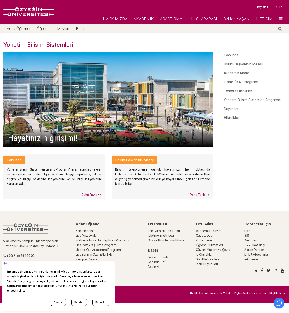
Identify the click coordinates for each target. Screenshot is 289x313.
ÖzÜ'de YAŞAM (236, 18)
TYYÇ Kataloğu (255, 245)
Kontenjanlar (85, 231)
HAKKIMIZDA (115, 18)
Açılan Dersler (254, 250)
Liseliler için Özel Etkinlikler (95, 254)
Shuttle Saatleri (207, 259)
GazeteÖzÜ (204, 235)
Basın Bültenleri (159, 257)
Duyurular (231, 109)
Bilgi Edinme (277, 293)
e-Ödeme (251, 259)
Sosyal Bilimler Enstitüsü (166, 240)
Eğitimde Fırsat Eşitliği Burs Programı (102, 240)
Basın (80, 28)
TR (275, 7)
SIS (246, 235)
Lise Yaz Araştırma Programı (96, 245)
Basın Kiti (154, 267)
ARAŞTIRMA (171, 18)
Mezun (63, 28)
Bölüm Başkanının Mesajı (243, 64)
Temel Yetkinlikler (238, 91)
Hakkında (231, 55)
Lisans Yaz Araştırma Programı (98, 250)
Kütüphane (204, 240)
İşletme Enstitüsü (161, 235)
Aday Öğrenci (18, 28)
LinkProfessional (256, 254)
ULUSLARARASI (203, 18)
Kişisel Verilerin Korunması (250, 293)
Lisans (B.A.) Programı (241, 82)
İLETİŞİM (264, 18)
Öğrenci (43, 28)
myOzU (262, 7)
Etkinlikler (231, 118)
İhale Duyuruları (207, 264)
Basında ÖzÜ (157, 262)
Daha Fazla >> (92, 195)
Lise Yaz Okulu (86, 235)
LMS (247, 231)
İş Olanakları (204, 254)
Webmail (250, 240)
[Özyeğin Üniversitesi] (28, 12)
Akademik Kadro (236, 73)
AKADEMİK (144, 18)
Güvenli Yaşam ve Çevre (213, 250)
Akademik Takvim (208, 231)
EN (281, 7)
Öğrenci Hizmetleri (209, 245)
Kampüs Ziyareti (87, 259)
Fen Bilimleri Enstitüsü (164, 231)
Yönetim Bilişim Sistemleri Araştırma (252, 100)
